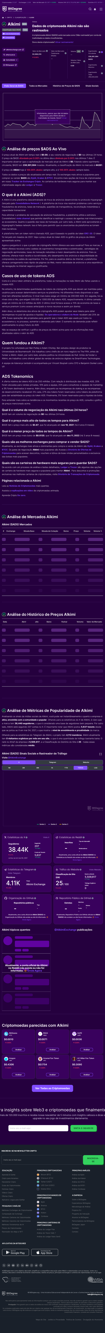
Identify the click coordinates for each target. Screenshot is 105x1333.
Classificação (20, 17)
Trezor (38, 185)
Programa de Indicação (81, 1214)
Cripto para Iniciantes (10, 1178)
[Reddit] (36, 1265)
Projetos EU (76, 1210)
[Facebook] (18, 1265)
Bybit (33, 178)
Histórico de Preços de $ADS (66, 86)
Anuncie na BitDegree (80, 1217)
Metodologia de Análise (81, 1207)
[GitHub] (41, 1265)
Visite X (46, 837)
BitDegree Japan (78, 1224)
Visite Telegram (14, 873)
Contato (75, 1232)
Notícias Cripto (8, 1189)
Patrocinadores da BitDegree (83, 1221)
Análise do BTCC (78, 1182)
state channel (23, 218)
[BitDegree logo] (9, 1293)
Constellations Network (27, 203)
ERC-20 (88, 233)
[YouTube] (13, 1265)
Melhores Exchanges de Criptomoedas (17, 1210)
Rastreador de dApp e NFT (12, 1232)
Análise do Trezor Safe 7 (46, 1233)
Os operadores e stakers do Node (62, 314)
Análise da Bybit (78, 1175)
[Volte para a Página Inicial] (4, 17)
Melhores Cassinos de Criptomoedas (16, 1221)
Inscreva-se (93, 1160)
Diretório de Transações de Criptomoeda (78, 474)
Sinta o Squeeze (83, 1128)
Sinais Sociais (92, 86)
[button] (95, 9)
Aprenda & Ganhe (8, 1175)
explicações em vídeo (22, 490)
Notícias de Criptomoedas (22, 486)
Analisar (18, 1050)
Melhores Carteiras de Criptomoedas (16, 1217)
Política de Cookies (73, 1320)
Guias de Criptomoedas (11, 1185)
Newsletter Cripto (9, 1182)
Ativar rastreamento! (64, 42)
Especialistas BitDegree (81, 1203)
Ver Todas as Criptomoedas (52, 1088)
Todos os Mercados (38, 86)
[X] (4, 1265)
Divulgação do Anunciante (93, 1320)
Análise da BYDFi (78, 1185)
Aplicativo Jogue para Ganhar (13, 1200)
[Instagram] (32, 1265)
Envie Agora (77, 860)
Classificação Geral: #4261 (12, 30)
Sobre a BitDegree (79, 1199)
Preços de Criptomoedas (11, 1228)
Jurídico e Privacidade (56, 1320)
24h (78, 51)
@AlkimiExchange (17, 757)
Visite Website (95, 870)
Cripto (9, 17)
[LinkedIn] (22, 1265)
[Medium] (27, 1265)
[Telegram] (8, 1265)
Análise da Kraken (79, 1178)
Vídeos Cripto (7, 1193)
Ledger (29, 185)
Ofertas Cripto (7, 1196)
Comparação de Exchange (12, 1214)
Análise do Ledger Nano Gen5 (48, 1237)
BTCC (50, 178)
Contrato (75, 1228)
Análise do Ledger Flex (46, 1229)
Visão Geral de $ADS (14, 86)
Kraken (41, 178)
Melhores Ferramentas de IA (13, 1224)
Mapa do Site (41, 1320)
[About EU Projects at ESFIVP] (11, 1278)
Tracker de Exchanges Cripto (26, 181)
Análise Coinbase (78, 1189)
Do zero (21, 495)
